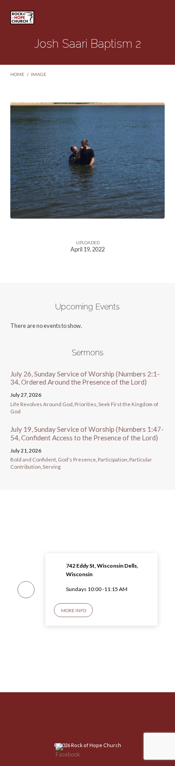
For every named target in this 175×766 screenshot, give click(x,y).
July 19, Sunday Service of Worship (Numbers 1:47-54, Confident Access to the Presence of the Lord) (87, 433)
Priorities (85, 404)
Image (38, 74)
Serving (52, 467)
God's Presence (77, 459)
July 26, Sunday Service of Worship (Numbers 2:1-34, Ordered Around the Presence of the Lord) (85, 378)
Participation (112, 459)
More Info (73, 610)
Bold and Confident (33, 459)
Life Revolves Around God (41, 404)
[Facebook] (87, 720)
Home (17, 74)
